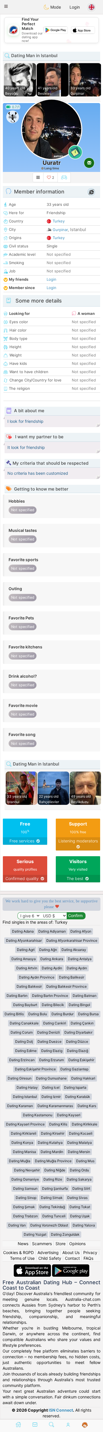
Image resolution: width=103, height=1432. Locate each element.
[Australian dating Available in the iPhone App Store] (33, 1267)
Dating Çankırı (82, 1023)
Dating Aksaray (74, 949)
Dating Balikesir (71, 977)
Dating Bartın (17, 995)
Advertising (48, 1252)
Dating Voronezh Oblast (49, 1225)
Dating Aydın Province (36, 977)
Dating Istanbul (25, 1096)
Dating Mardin (52, 1152)
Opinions (77, 1243)
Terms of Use (22, 1258)
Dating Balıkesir (29, 986)
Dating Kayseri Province (25, 1124)
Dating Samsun (25, 1188)
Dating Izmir (51, 1096)
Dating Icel (51, 1087)
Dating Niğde (54, 1170)
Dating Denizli (48, 1032)
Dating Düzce (77, 1041)
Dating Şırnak (24, 1207)
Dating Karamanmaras (55, 1106)
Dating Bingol (79, 1005)
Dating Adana (23, 931)
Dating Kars (87, 1106)
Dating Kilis (58, 1124)
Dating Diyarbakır (78, 1032)
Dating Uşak (80, 1216)
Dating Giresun (19, 1078)
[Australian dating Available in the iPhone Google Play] (70, 1267)
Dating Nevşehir (27, 1170)
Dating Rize (52, 1179)
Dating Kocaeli (80, 1133)
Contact (72, 1258)
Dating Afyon (80, 931)
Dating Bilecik (53, 1005)
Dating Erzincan (22, 1060)
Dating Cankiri (54, 1023)
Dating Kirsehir (52, 1133)
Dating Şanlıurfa (55, 1188)
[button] (6, 6)
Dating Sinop (26, 1197)
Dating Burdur (63, 1014)
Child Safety (49, 1258)
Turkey (59, 221)
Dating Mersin (79, 1152)
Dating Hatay (27, 1087)
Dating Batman (84, 995)
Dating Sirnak (52, 1197)
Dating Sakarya (79, 1179)
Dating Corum (22, 1032)
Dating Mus (85, 1161)
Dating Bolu (37, 1014)
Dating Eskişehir (81, 1060)
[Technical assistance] (85, 1425)
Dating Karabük (77, 1096)
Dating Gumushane (51, 1078)
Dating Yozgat (35, 1234)
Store (61, 1243)
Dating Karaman (20, 1106)
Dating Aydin (52, 968)
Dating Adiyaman (52, 931)
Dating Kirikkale (84, 1124)
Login (75, 7)
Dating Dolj (24, 1041)
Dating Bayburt (25, 1005)
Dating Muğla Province (53, 1161)
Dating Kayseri (68, 1115)
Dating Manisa (24, 1152)
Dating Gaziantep (74, 1069)
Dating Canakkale (24, 1023)
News (23, 1243)
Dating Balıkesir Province (66, 986)
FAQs (88, 1258)
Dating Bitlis (14, 1014)
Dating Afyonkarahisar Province (71, 940)
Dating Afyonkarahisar (24, 940)
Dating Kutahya (50, 1142)
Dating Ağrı (48, 949)
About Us (71, 1252)
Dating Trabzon (25, 1216)
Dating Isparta (75, 1087)
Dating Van (17, 1225)
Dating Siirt (81, 1188)
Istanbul (78, 229)
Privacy (90, 1252)
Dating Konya (22, 1142)
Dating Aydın (77, 968)
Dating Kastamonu (37, 1115)
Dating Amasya (23, 959)
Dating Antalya (80, 959)
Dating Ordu (79, 1170)
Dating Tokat (80, 1207)
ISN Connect (61, 1410)
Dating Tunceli (54, 1216)
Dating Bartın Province (50, 995)
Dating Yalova (84, 1225)
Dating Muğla (19, 1161)
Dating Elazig (51, 1051)
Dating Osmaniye (25, 1179)
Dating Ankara (51, 959)
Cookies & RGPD (18, 1252)
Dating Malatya (79, 1142)
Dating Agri (26, 949)
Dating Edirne (26, 1051)
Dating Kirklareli (23, 1133)
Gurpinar (60, 229)
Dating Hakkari (83, 1078)
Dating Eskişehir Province (35, 1069)
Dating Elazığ (77, 1051)
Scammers (42, 1243)
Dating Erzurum (51, 1060)
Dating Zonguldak (65, 1234)
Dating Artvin (26, 968)
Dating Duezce (49, 1041)
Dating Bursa (88, 1014)
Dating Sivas (77, 1197)
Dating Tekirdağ (52, 1207)
